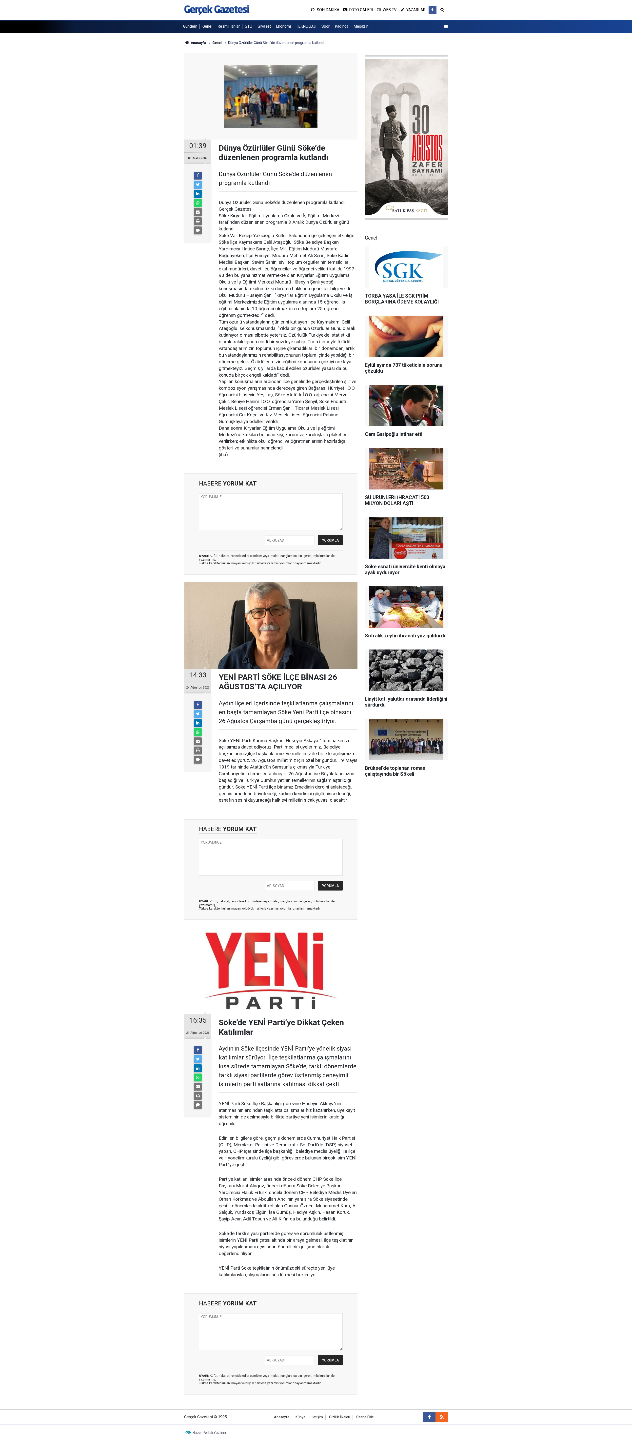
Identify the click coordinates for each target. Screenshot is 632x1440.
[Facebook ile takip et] (432, 10)
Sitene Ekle (365, 1417)
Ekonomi (283, 26)
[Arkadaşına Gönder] (198, 212)
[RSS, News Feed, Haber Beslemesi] (441, 1417)
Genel (207, 26)
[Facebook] (198, 176)
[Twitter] (198, 185)
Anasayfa (281, 1417)
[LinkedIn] (198, 194)
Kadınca (341, 26)
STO (248, 26)
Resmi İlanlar (228, 26)
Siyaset (264, 26)
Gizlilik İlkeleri (339, 1417)
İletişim (317, 1417)
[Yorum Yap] (198, 230)
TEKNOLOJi (306, 26)
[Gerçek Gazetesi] (216, 9)
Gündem (190, 26)
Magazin (361, 26)
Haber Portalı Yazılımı (209, 1433)
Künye (300, 1417)
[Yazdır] (198, 221)
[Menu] (446, 26)
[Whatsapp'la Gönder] (198, 203)
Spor (325, 26)
